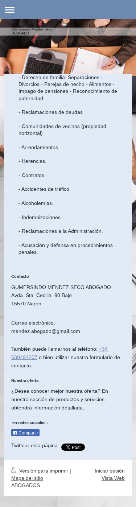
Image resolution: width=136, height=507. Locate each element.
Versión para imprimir (44, 471)
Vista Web (113, 478)
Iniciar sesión (110, 471)
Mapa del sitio (27, 478)
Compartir (27, 433)
